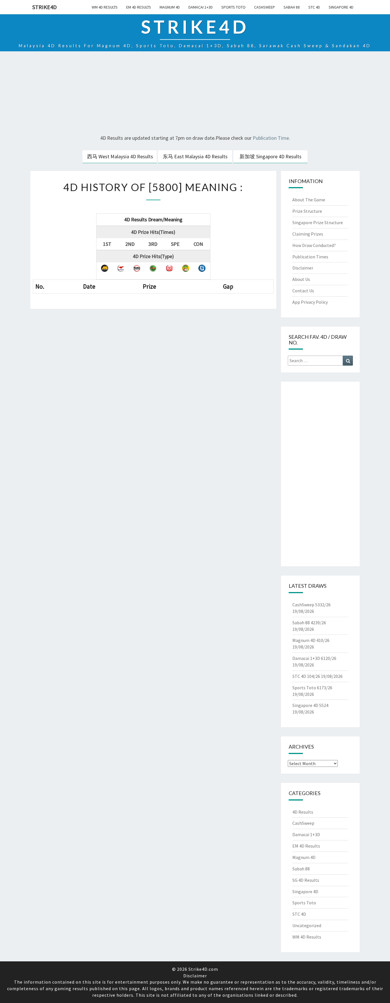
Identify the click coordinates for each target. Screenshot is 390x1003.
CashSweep (264, 7)
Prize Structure (307, 211)
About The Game (308, 199)
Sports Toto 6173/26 (312, 687)
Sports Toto (233, 7)
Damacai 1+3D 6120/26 (314, 658)
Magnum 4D (170, 7)
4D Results (302, 812)
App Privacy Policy (310, 302)
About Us (301, 279)
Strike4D (44, 7)
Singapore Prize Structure (317, 222)
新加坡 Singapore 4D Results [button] (270, 156)
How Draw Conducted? (314, 245)
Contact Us (303, 290)
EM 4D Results (138, 7)
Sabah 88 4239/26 (309, 622)
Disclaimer (302, 268)
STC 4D (314, 7)
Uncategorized (306, 925)
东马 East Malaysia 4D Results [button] (195, 156)
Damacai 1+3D (200, 7)
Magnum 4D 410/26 (310, 640)
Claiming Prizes (307, 234)
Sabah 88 (292, 7)
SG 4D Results (305, 880)
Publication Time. (271, 138)
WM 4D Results (105, 7)
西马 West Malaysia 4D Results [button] (120, 156)
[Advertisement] (195, 94)
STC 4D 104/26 (306, 676)
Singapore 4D (341, 7)
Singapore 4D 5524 (310, 705)
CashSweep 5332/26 (311, 604)
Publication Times (310, 257)
